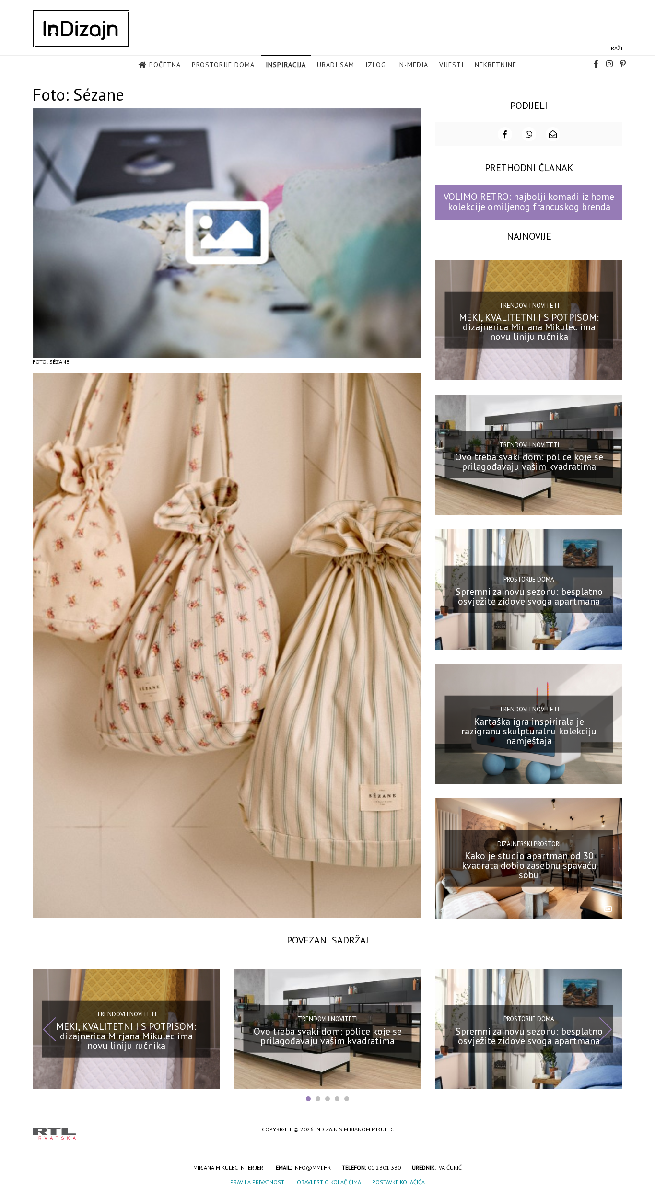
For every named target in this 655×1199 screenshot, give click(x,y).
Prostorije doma (223, 64)
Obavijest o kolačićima (329, 1182)
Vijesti (451, 64)
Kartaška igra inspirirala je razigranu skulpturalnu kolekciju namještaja (529, 730)
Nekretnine (495, 64)
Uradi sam (335, 64)
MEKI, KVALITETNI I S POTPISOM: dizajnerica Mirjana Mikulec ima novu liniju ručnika (529, 327)
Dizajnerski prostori (529, 843)
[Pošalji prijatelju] (553, 134)
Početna (165, 64)
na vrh (612, 1130)
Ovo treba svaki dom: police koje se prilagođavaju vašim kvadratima (529, 462)
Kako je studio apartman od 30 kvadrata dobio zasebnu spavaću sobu (529, 865)
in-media (412, 64)
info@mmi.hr (312, 1167)
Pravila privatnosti (258, 1182)
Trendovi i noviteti (529, 306)
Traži (615, 48)
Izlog (375, 64)
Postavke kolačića (398, 1182)
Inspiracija (286, 64)
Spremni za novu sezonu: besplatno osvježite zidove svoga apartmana (529, 596)
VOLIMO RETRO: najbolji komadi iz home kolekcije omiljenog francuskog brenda (529, 201)
